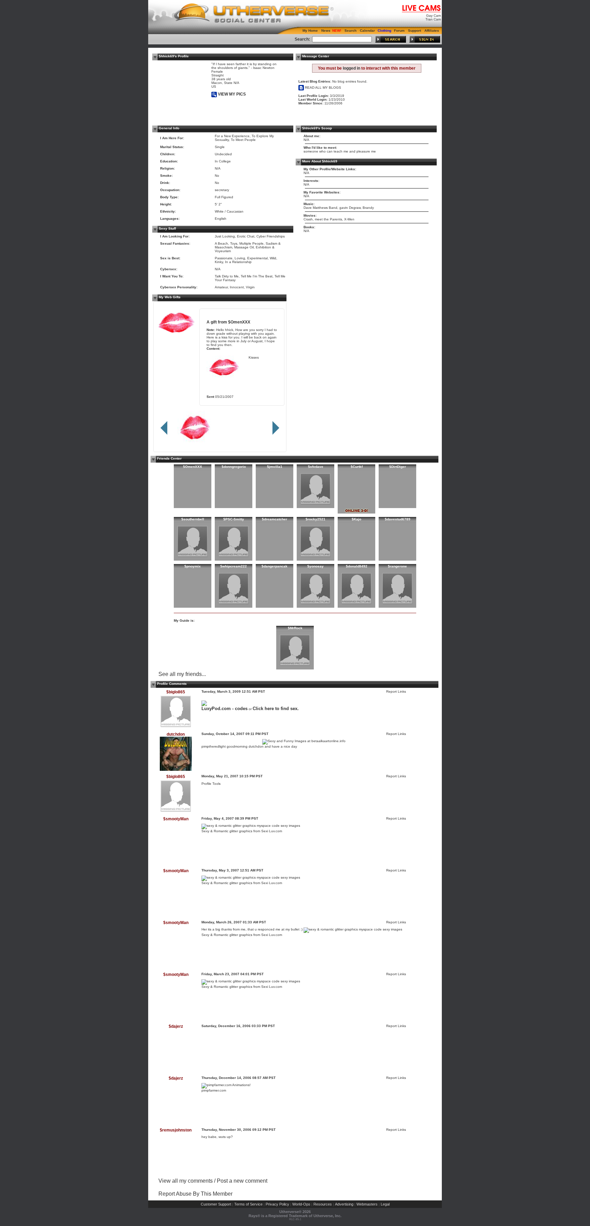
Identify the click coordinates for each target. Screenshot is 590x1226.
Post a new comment (242, 1181)
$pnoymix (192, 566)
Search (350, 30)
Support (414, 30)
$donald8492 (356, 566)
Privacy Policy (277, 1204)
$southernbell (192, 519)
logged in (351, 68)
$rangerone (397, 566)
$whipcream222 (233, 566)
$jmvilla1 (274, 466)
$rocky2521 (315, 519)
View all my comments (185, 1181)
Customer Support (216, 1204)
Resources (322, 1204)
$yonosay (315, 566)
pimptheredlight (213, 746)
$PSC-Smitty (233, 519)
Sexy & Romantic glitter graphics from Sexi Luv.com (241, 831)
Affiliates (431, 30)
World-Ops (301, 1204)
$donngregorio (234, 466)
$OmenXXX (239, 322)
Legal (385, 1204)
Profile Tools (211, 783)
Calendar (367, 30)
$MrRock (295, 628)
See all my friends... (182, 674)
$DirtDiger (397, 466)
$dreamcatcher (274, 519)
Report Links (396, 691)
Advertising (344, 1204)
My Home (310, 30)
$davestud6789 (397, 519)
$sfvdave (315, 466)
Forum (399, 30)
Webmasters (367, 1204)
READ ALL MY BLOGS (322, 87)
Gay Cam (433, 15)
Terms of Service (248, 1204)
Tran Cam (433, 19)
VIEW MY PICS (231, 94)
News (326, 30)
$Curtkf (357, 466)
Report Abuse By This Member (195, 1194)
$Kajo (356, 519)
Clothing (384, 30)
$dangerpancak (274, 566)
